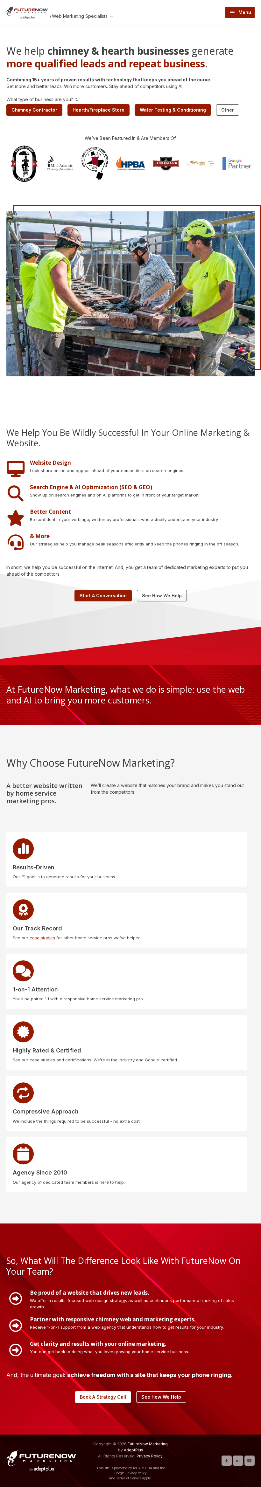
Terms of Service (128, 1478)
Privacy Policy (149, 1456)
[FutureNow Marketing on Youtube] (249, 1461)
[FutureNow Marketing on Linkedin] (238, 1461)
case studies (42, 937)
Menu (244, 12)
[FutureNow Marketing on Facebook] (227, 1461)
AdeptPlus (133, 1450)
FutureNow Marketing (148, 1444)
